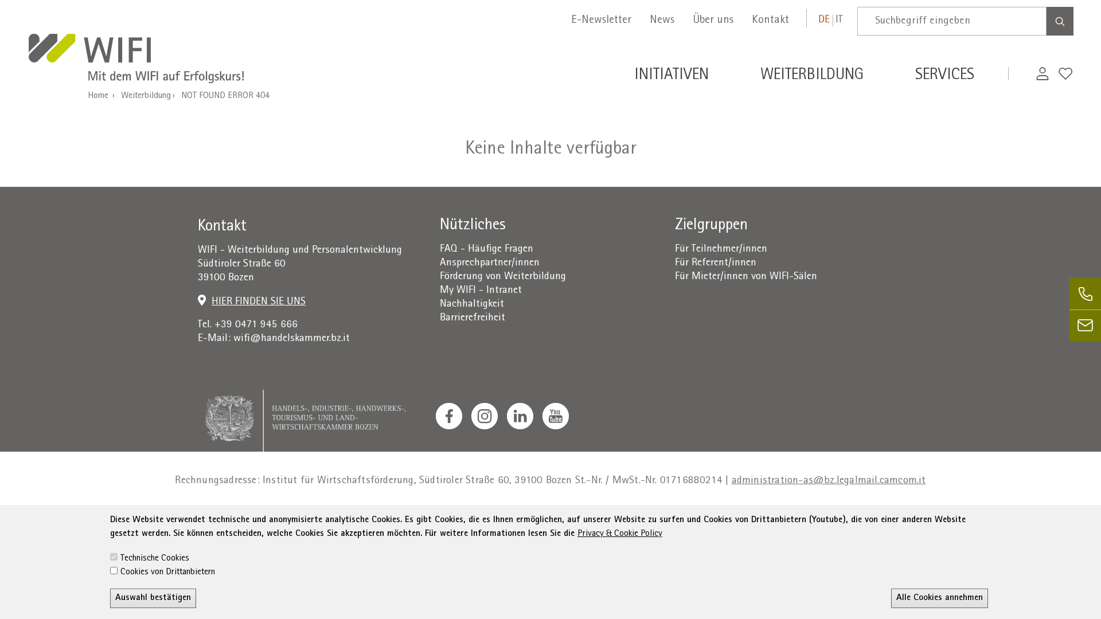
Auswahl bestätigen (153, 598)
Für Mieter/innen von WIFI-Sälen (746, 277)
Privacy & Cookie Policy (619, 534)
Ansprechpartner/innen (490, 263)
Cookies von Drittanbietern (167, 572)
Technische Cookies (154, 558)
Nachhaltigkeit (472, 304)
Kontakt (770, 20)
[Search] (1060, 21)
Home (98, 96)
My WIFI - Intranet (481, 290)
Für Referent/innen (715, 263)
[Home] (136, 60)
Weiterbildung (146, 96)
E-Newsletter (601, 20)
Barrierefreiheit (472, 318)
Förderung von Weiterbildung (503, 277)
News (662, 20)
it (839, 20)
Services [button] (944, 76)
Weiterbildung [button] (812, 76)
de (824, 20)
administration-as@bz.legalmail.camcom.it (829, 481)
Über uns (713, 20)
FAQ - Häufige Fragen (486, 249)
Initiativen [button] (671, 76)
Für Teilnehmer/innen (721, 249)
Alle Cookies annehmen (939, 598)
